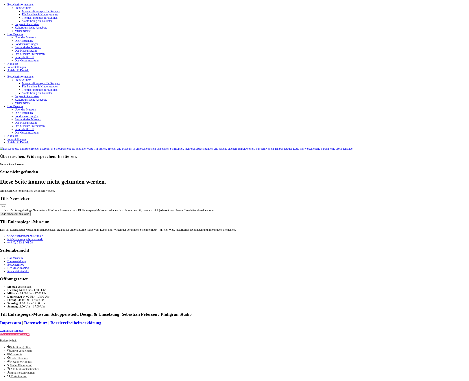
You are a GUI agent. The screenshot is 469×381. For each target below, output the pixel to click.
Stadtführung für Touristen (37, 20)
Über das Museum (25, 37)
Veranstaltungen (16, 67)
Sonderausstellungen (26, 44)
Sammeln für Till (24, 57)
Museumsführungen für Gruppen (41, 11)
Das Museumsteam (26, 50)
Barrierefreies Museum (28, 47)
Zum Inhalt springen (11, 330)
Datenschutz (35, 322)
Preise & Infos (23, 7)
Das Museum (15, 34)
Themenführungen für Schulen (40, 17)
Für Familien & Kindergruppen (40, 14)
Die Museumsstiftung (27, 60)
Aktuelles (12, 63)
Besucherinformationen (20, 4)
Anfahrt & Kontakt (18, 70)
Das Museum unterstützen (30, 53)
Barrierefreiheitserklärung (75, 322)
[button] (14, 334)
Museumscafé (23, 30)
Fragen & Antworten (27, 24)
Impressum (10, 322)
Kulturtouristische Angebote (31, 27)
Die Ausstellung (24, 40)
